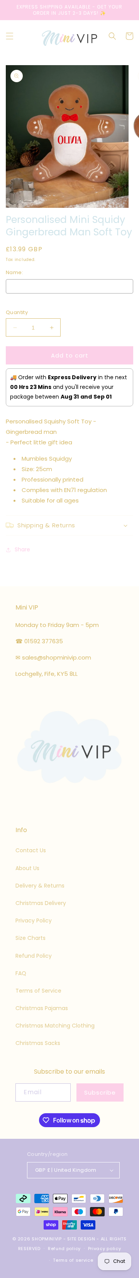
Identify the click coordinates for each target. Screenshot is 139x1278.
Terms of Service (38, 991)
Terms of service (73, 1260)
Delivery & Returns (39, 885)
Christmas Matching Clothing (55, 1025)
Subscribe (100, 1092)
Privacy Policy (33, 920)
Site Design (81, 1239)
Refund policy (64, 1248)
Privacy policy (104, 1248)
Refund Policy (33, 956)
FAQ (20, 973)
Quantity (17, 312)
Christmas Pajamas (41, 1008)
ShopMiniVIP (47, 1239)
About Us (27, 868)
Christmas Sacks (37, 1043)
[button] (9, 36)
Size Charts (30, 938)
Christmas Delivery (40, 903)
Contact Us (30, 850)
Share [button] (22, 549)
